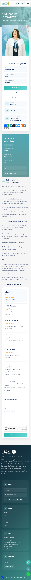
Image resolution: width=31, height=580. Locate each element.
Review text (7, 414)
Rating (6, 408)
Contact (6, 525)
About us (6, 515)
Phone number (10, 399)
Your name (7, 390)
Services (6, 519)
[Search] (23, 3)
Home (5, 512)
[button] (3, 577)
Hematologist (8, 145)
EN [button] (17, 3)
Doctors (6, 522)
